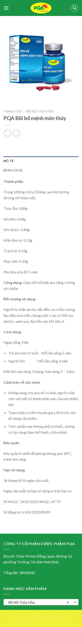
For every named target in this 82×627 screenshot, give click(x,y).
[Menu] (6, 7)
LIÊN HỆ (41, 619)
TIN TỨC (68, 616)
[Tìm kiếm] (74, 8)
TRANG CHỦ (15, 616)
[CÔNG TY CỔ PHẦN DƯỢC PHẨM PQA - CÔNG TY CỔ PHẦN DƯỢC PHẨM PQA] (41, 8)
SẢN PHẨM (52, 616)
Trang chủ (12, 111)
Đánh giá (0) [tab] (12, 170)
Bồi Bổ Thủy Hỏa (40, 111)
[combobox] (41, 602)
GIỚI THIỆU (34, 616)
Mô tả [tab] (8, 161)
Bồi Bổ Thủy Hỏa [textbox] (38, 602)
